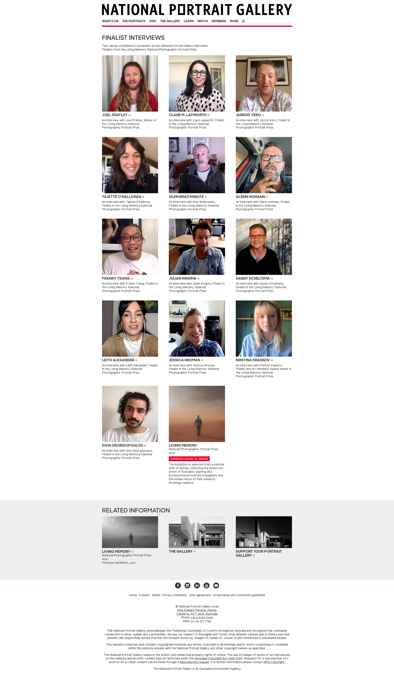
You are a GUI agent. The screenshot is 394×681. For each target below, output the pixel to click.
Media (156, 595)
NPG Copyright (273, 662)
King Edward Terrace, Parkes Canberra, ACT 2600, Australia (197, 612)
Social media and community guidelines (239, 595)
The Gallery (170, 21)
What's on (110, 21)
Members (219, 21)
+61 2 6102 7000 (202, 617)
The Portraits (133, 21)
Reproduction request (194, 662)
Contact (144, 595)
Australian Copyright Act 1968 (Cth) (218, 658)
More (234, 21)
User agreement (200, 595)
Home (133, 595)
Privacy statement (174, 595)
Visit (153, 21)
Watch (202, 21)
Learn (189, 21)
